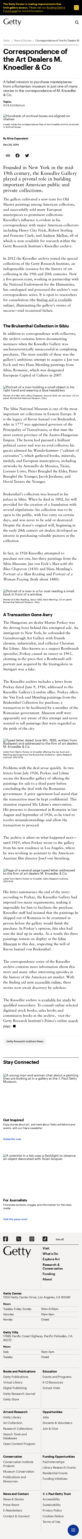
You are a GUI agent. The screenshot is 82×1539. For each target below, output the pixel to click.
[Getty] (12, 22)
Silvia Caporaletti (17, 138)
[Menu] (73, 1530)
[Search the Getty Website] (77, 23)
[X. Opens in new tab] (18, 1239)
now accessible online (44, 982)
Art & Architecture (14, 105)
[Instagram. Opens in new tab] (31, 1239)
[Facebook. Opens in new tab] (5, 1239)
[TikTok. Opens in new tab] (45, 1239)
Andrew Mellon (55, 236)
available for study (56, 1000)
